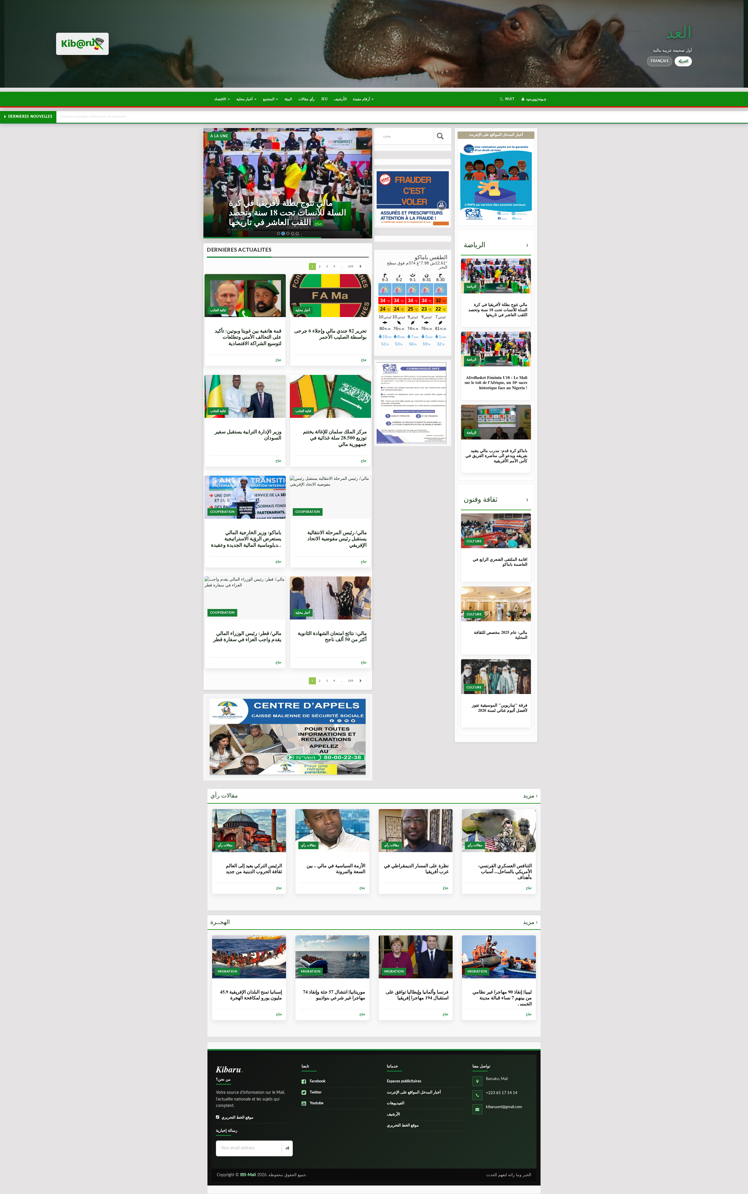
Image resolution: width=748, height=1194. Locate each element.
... (341, 266)
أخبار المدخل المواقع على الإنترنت (414, 1092)
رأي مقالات (306, 99)
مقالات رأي (374, 796)
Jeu (324, 99)
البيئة (288, 99)
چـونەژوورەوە (535, 99)
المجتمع (269, 99)
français (660, 61)
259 (350, 266)
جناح (266, 223)
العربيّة (683, 61)
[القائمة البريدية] (286, 1149)
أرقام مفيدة (362, 99)
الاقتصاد (220, 99)
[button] (507, 99)
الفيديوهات (395, 1103)
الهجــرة (374, 922)
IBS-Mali (248, 1175)
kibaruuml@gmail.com (504, 1107)
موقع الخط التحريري (237, 1117)
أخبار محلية (245, 99)
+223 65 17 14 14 (501, 1093)
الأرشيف (340, 99)
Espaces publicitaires (404, 1081)
